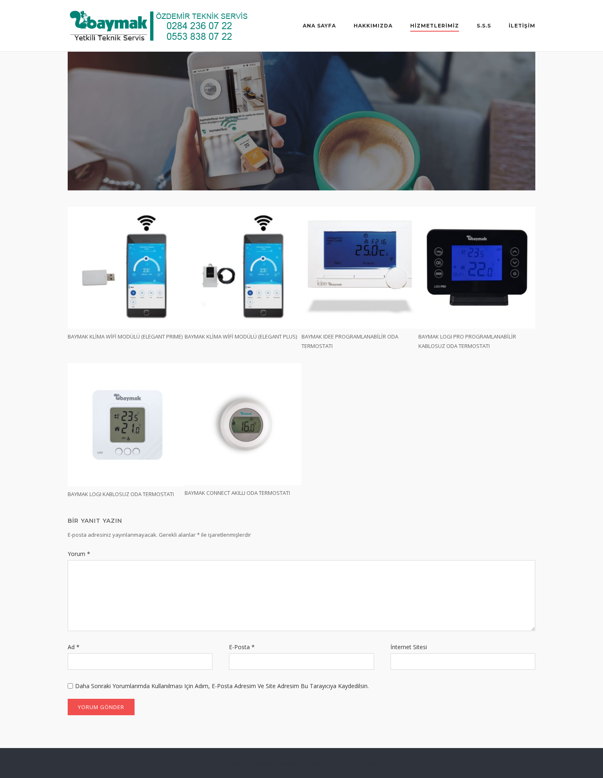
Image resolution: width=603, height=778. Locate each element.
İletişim (522, 26)
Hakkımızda (373, 26)
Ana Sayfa (319, 26)
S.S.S (484, 26)
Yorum (79, 554)
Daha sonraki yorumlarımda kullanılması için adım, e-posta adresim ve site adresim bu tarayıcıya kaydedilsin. (222, 686)
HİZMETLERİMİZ (434, 26)
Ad (74, 647)
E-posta (242, 647)
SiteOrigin (402, 763)
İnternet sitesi (409, 647)
